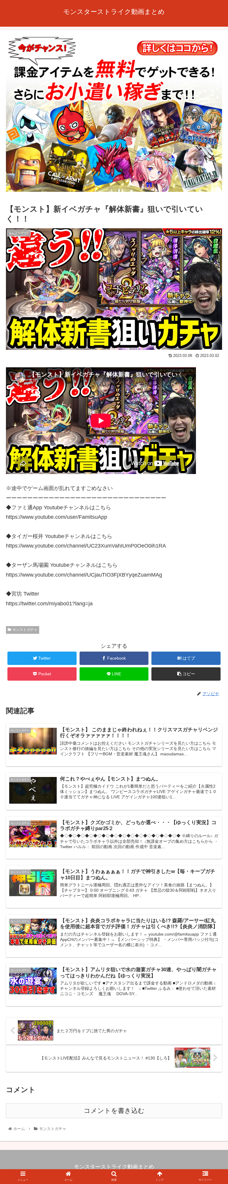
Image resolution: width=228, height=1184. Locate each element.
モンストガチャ (24, 630)
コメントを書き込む (114, 1110)
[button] (210, 749)
